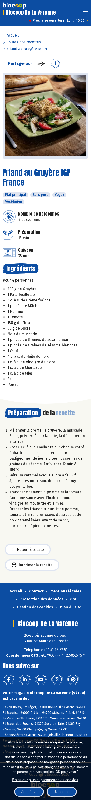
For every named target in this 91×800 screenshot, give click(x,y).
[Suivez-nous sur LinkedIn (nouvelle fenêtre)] (25, 679)
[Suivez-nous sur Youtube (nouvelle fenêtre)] (41, 679)
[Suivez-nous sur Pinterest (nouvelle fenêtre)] (73, 679)
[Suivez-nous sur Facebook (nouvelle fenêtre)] (8, 679)
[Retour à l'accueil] (14, 5)
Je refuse (29, 792)
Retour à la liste (30, 549)
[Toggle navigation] (85, 11)
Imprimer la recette (35, 565)
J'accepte (62, 792)
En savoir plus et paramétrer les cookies (45, 780)
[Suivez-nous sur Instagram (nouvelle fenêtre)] (57, 679)
